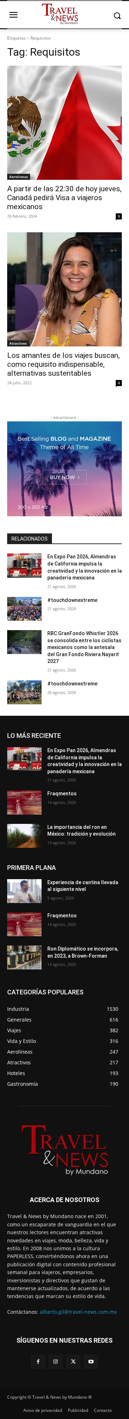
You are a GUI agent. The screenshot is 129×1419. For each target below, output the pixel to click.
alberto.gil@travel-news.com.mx (78, 1311)
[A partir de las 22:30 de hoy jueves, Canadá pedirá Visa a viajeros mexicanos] (64, 123)
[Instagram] (56, 1362)
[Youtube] (91, 1362)
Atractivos (18, 343)
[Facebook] (38, 1362)
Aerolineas (18, 176)
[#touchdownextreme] (24, 609)
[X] (73, 1362)
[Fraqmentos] (24, 802)
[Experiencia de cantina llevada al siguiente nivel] (24, 891)
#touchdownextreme (72, 600)
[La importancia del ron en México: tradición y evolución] (24, 836)
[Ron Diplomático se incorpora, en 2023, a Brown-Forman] (24, 957)
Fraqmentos (62, 793)
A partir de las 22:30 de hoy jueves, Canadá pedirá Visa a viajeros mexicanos (64, 197)
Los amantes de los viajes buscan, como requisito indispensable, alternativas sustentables (63, 364)
